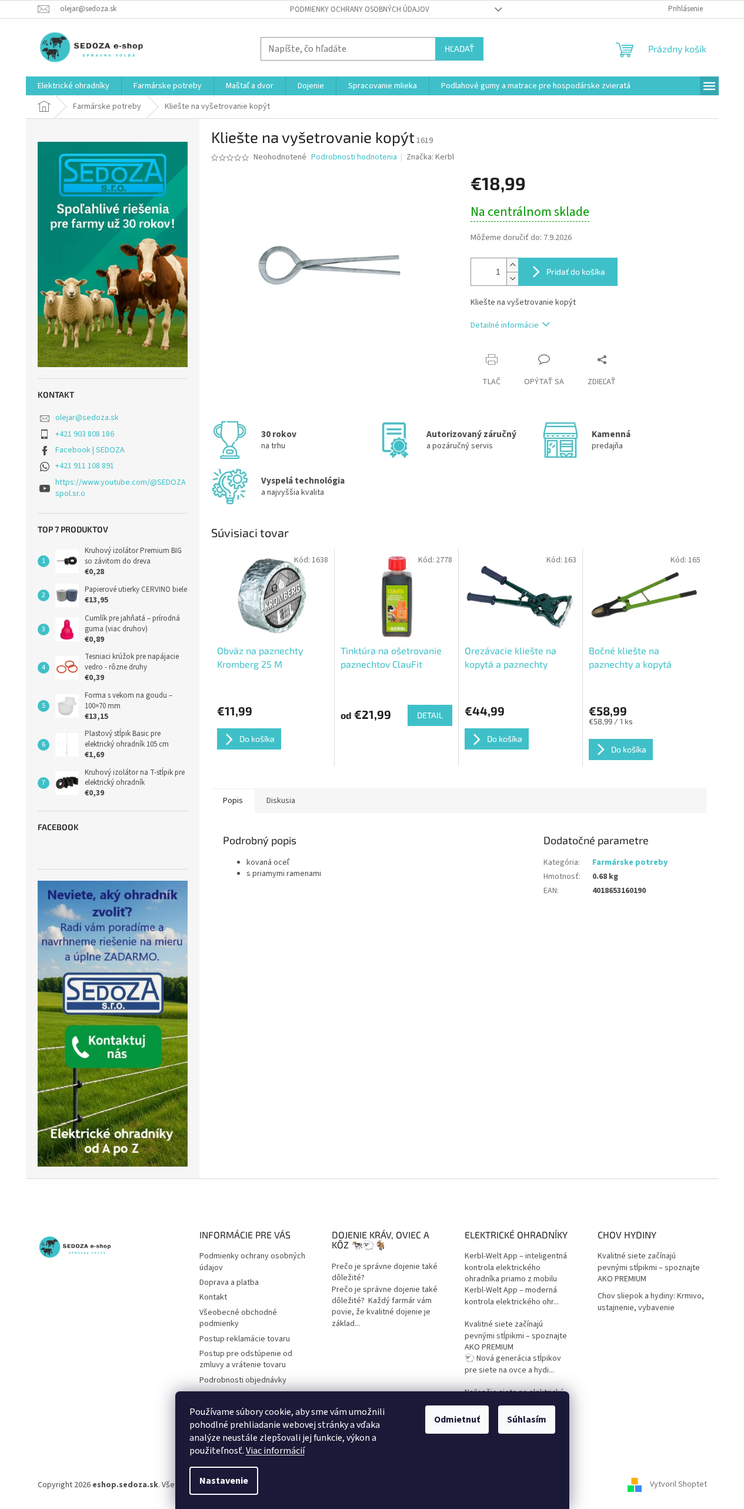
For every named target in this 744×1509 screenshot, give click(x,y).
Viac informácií (275, 1450)
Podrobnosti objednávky (242, 1380)
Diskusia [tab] (280, 801)
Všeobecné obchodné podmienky (238, 1318)
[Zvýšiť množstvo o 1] (512, 265)
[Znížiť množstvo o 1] (512, 278)
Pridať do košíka (575, 272)
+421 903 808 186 (84, 434)
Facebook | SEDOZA (90, 450)
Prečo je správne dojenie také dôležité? (385, 1272)
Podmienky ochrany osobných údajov (359, 9)
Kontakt (213, 1297)
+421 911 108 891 (84, 466)
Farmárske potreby (630, 862)
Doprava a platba (229, 1282)
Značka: (430, 157)
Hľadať (459, 49)
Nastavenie (223, 1480)
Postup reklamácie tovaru (244, 1339)
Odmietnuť (457, 1419)
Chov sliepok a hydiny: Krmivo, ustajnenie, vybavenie (651, 1302)
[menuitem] (73, 85)
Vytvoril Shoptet (678, 1485)
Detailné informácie (505, 325)
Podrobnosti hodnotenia (354, 157)
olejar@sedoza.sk (87, 418)
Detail (430, 715)
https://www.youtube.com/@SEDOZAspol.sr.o (120, 488)
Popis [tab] (233, 801)
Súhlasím (526, 1419)
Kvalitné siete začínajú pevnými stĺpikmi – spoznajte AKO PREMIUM (516, 1336)
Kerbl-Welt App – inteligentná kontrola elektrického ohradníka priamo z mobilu (516, 1268)
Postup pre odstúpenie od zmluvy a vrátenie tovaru (245, 1359)
